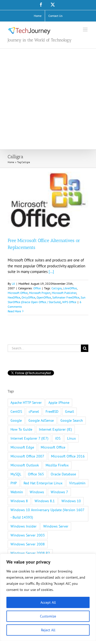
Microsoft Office (18, 293)
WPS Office (69, 302)
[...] (51, 271)
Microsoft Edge (22, 447)
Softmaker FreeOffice (65, 297)
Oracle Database (63, 474)
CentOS (16, 411)
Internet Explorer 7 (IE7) (29, 438)
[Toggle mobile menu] (85, 29)
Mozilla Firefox (57, 465)
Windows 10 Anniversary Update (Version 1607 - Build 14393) (47, 514)
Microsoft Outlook (24, 465)
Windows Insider (23, 526)
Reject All (48, 630)
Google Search (71, 420)
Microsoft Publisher (64, 293)
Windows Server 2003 (27, 535)
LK (13, 283)
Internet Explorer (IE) (55, 429)
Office (37, 288)
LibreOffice (70, 288)
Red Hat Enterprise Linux (43, 483)
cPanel (34, 411)
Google (16, 420)
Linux (71, 438)
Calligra (56, 288)
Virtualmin (77, 483)
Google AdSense (41, 420)
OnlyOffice (28, 297)
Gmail (69, 411)
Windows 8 (19, 501)
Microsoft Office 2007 (27, 456)
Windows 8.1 (45, 501)
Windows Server (55, 526)
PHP (13, 483)
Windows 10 (71, 501)
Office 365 (36, 474)
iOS (57, 438)
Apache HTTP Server (26, 402)
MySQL (15, 474)
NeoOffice (14, 297)
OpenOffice (44, 297)
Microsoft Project (39, 293)
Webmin (16, 492)
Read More (14, 311)
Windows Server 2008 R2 (30, 553)
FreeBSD (52, 411)
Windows (37, 492)
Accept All (48, 602)
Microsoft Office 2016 (68, 456)
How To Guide (21, 429)
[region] (48, 597)
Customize (48, 616)
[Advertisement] (48, 99)
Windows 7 (59, 492)
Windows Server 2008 (27, 544)
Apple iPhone (58, 402)
